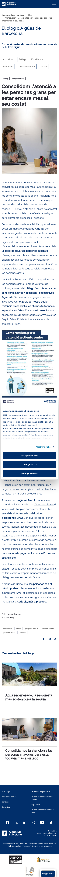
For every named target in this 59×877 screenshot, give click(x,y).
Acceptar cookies (29, 455)
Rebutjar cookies (29, 473)
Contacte (5, 802)
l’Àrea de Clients (44, 504)
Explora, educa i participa (13, 15)
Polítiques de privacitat (40, 792)
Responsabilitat (18, 79)
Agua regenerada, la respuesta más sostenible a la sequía (28, 697)
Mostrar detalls (43, 447)
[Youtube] (42, 822)
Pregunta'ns (48, 873)
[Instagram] (33, 822)
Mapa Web (35, 805)
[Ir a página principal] (9, 5)
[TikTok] (51, 822)
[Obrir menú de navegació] (54, 4)
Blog (30, 15)
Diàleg (5, 79)
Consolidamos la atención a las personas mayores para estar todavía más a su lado (29, 754)
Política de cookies (9, 797)
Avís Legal (6, 792)
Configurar (28, 464)
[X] (55, 639)
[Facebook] (44, 639)
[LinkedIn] (49, 639)
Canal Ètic (6, 807)
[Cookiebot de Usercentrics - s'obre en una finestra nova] (44, 401)
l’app (19, 509)
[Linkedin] (24, 822)
